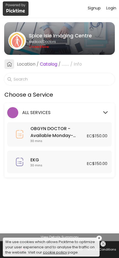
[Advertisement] (59, 251)
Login (111, 8)
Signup (94, 8)
